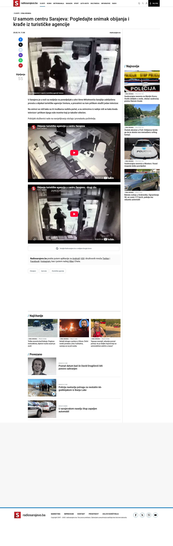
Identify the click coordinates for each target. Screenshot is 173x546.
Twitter (106, 258)
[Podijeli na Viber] (20, 55)
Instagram (45, 261)
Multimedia (95, 3)
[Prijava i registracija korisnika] (146, 3)
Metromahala (58, 3)
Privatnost (94, 514)
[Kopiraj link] (20, 65)
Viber (71, 261)
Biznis (49, 3)
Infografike (105, 3)
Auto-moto (84, 3)
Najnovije (132, 66)
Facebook (34, 261)
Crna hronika (26, 13)
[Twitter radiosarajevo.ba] (142, 515)
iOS (82, 258)
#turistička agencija (58, 271)
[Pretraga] (143, 3)
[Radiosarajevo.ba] (29, 515)
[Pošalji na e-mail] (20, 50)
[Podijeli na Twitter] (20, 45)
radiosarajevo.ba (71, 517)
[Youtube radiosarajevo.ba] (155, 515)
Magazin (69, 3)
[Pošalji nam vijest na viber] (149, 515)
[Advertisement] (74, 292)
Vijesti (42, 3)
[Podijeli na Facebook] (20, 39)
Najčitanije (36, 316)
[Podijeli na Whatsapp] (20, 60)
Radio (114, 3)
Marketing (55, 514)
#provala (44, 271)
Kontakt (81, 514)
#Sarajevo (33, 271)
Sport (76, 3)
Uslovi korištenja (111, 514)
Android (76, 258)
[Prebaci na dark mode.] (139, 3)
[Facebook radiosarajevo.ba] (135, 515)
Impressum (69, 514)
